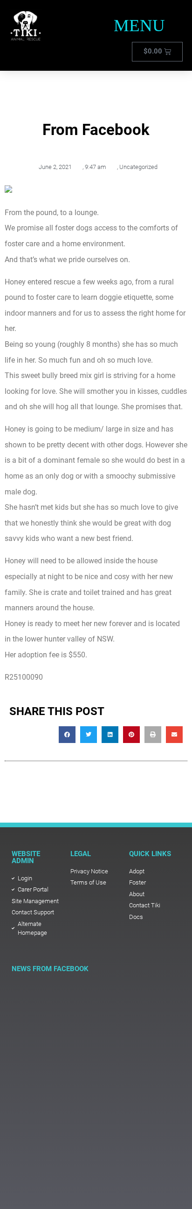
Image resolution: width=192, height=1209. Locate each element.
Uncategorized (138, 166)
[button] (140, 26)
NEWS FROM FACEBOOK (50, 969)
